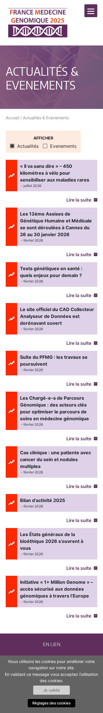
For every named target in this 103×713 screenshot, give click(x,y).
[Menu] (90, 10)
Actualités (28, 146)
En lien (51, 644)
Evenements (63, 146)
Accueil (12, 117)
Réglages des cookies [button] (51, 703)
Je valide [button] (51, 690)
